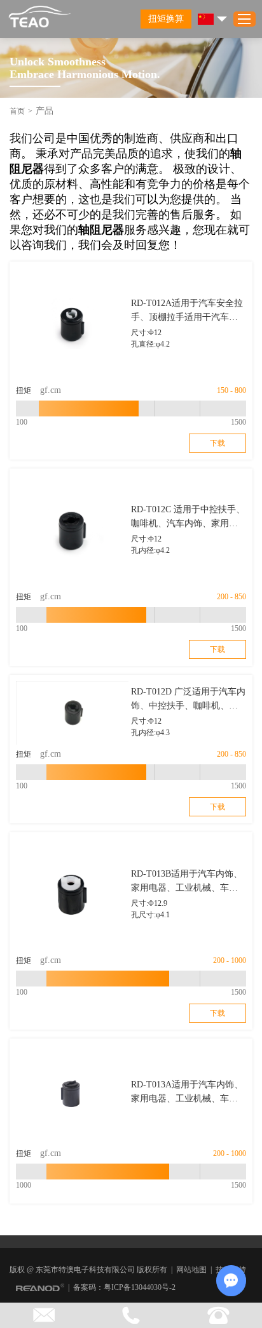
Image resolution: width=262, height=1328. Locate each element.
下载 (217, 443)
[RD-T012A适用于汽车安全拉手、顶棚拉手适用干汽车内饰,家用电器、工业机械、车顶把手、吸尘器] (72, 324)
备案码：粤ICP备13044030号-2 (124, 1287)
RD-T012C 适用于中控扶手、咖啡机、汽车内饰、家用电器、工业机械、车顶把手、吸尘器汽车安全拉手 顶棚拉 (188, 518)
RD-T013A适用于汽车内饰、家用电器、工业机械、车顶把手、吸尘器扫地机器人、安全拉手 (187, 1093)
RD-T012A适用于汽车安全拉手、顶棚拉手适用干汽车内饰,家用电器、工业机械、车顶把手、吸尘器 (187, 311)
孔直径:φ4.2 (150, 344)
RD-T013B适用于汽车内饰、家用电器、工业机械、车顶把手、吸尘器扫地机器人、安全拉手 (186, 882)
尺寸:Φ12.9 (149, 903)
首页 (17, 111)
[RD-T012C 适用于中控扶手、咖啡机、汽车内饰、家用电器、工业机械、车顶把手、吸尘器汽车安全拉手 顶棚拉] (72, 531)
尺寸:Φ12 (146, 332)
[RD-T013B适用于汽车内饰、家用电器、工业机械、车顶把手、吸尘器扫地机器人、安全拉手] (72, 895)
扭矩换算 (166, 18)
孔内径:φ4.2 (150, 550)
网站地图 (191, 1269)
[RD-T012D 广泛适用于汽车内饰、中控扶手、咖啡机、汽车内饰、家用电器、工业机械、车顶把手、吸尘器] (72, 713)
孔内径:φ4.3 (150, 732)
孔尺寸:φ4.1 (150, 914)
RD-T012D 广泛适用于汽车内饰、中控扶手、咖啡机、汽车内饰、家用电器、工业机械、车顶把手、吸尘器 (188, 700)
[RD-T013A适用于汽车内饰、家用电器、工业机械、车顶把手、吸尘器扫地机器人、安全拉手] (72, 1094)
